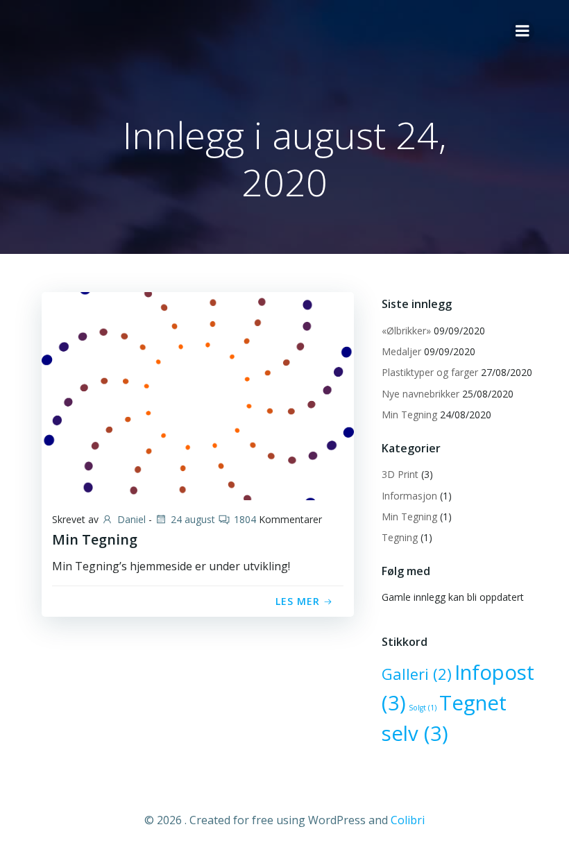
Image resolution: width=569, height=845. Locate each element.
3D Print (400, 474)
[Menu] (522, 31)
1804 (245, 519)
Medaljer (401, 351)
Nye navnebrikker (420, 393)
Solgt (422, 707)
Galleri (417, 674)
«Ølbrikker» (406, 330)
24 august (193, 519)
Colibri (408, 820)
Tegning (400, 537)
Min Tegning (409, 414)
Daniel (131, 519)
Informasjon (409, 495)
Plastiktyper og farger (430, 372)
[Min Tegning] (198, 394)
